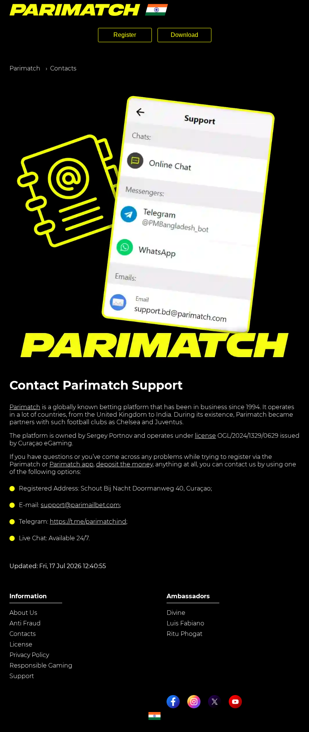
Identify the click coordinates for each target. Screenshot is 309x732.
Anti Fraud (25, 623)
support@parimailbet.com (80, 505)
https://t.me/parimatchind (88, 521)
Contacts (22, 633)
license (205, 435)
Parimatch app (71, 464)
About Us (23, 612)
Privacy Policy (29, 655)
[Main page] (88, 10)
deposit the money (124, 464)
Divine (176, 612)
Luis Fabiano (185, 623)
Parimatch (24, 407)
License (20, 644)
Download (184, 35)
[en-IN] (154, 716)
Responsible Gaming (40, 665)
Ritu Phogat (184, 633)
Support (21, 676)
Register (124, 35)
